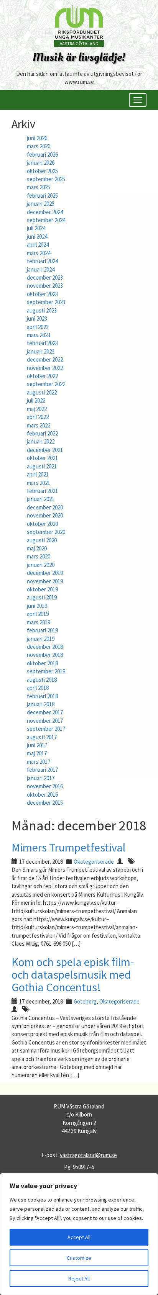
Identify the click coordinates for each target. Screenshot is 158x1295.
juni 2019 (37, 605)
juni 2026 (37, 138)
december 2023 (45, 277)
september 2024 (46, 220)
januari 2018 (40, 704)
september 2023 (46, 302)
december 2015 (45, 802)
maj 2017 (37, 753)
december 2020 (45, 507)
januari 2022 (40, 441)
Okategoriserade (94, 861)
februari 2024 (42, 261)
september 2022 (46, 384)
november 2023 (45, 285)
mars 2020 (38, 556)
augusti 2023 (42, 310)
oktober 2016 (42, 794)
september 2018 (46, 671)
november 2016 (45, 786)
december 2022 (45, 359)
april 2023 (38, 327)
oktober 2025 (42, 171)
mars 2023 (38, 335)
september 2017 (46, 728)
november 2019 (45, 581)
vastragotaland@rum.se (88, 1155)
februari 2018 (42, 696)
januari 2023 (40, 351)
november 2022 (45, 368)
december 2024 (45, 212)
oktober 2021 (42, 458)
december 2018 (45, 646)
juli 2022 (36, 400)
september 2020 (46, 531)
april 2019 (38, 613)
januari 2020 (40, 564)
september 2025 (46, 179)
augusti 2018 (42, 679)
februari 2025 (42, 195)
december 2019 (45, 572)
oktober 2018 (42, 663)
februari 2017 (42, 769)
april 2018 (38, 687)
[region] (79, 1234)
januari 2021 (40, 499)
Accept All (79, 1237)
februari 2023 (42, 343)
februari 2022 (42, 433)
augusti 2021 (42, 466)
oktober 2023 (42, 294)
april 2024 (38, 244)
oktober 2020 (42, 523)
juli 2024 (36, 228)
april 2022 (38, 417)
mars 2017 (38, 761)
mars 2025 (38, 187)
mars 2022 (38, 425)
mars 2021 (38, 482)
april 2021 (38, 474)
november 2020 (45, 515)
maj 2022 (37, 409)
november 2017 (45, 720)
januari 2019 (40, 638)
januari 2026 (40, 162)
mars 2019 (38, 622)
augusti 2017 (42, 737)
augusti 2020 (42, 540)
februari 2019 (42, 630)
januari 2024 (40, 269)
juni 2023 (37, 318)
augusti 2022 (42, 392)
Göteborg (85, 1001)
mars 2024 (38, 253)
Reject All (79, 1278)
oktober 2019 (42, 589)
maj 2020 (37, 548)
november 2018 (45, 654)
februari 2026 (42, 154)
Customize (79, 1257)
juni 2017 (37, 745)
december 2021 (45, 449)
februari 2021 (42, 490)
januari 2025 (40, 203)
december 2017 (45, 712)
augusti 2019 (42, 597)
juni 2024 (37, 236)
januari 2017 (40, 778)
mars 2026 (38, 146)
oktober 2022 (42, 376)
